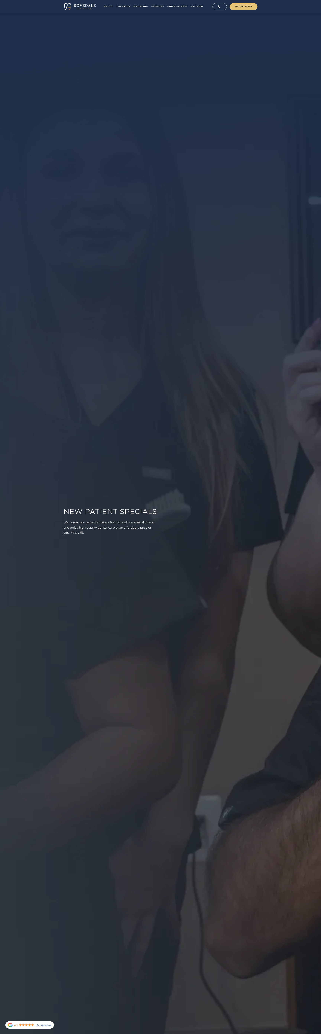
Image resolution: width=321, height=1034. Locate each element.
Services (157, 6)
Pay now (197, 6)
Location (123, 6)
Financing (140, 6)
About (108, 6)
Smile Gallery (177, 6)
